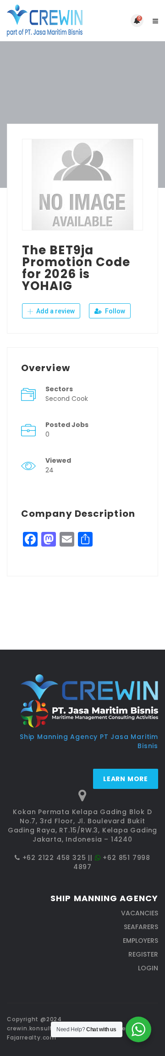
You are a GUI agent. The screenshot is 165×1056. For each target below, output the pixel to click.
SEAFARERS (141, 926)
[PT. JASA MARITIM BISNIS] (44, 21)
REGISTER (143, 954)
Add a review (55, 311)
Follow (114, 311)
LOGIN (148, 968)
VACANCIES (139, 913)
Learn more (125, 778)
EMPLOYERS (140, 940)
